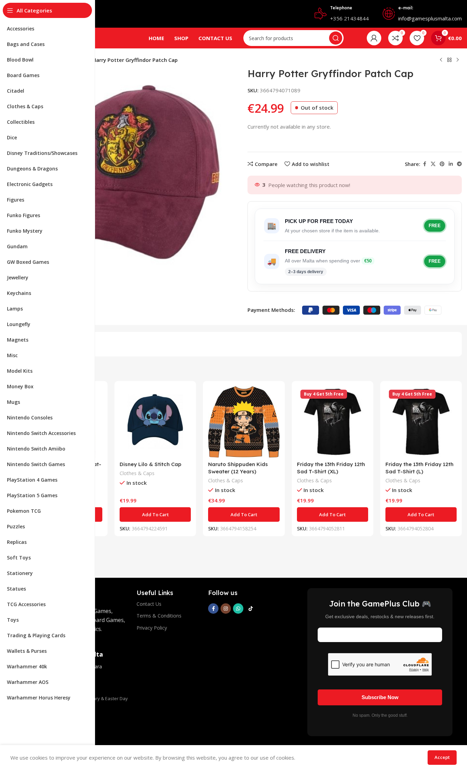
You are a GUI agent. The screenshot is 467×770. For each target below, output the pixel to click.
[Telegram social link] (459, 164)
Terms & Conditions (159, 615)
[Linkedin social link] (451, 164)
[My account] (374, 38)
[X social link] (433, 164)
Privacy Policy (152, 627)
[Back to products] (449, 60)
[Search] (335, 38)
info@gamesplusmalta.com (430, 18)
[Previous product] (441, 60)
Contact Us (149, 604)
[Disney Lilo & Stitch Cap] (155, 421)
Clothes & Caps (137, 473)
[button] (155, 514)
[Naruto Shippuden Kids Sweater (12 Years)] (243, 421)
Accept (442, 757)
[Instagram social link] (226, 608)
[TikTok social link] (250, 608)
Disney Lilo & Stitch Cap (150, 464)
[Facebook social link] (424, 164)
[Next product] (458, 60)
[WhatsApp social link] (238, 608)
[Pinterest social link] (442, 164)
